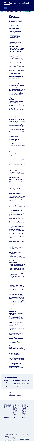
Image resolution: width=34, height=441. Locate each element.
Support (24, 11)
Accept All (24, 439)
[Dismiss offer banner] (32, 1)
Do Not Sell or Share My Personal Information (9, 440)
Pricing (5, 11)
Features (8, 11)
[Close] (29, 436)
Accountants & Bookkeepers (18, 11)
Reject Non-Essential (24, 437)
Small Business (12, 11)
